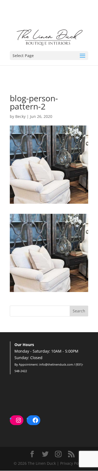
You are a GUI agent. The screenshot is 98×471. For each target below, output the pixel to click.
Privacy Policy (72, 463)
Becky (20, 116)
